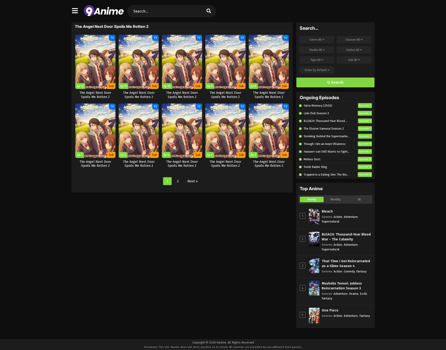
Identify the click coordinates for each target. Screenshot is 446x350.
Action (338, 217)
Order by (316, 70)
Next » (192, 181)
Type (316, 60)
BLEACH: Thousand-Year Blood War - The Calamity (346, 236)
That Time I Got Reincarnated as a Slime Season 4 (346, 263)
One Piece (330, 310)
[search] (209, 11)
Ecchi (363, 293)
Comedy (349, 271)
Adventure (351, 217)
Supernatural (330, 221)
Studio (315, 50)
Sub (352, 60)
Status (352, 50)
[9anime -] (103, 15)
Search (337, 82)
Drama (353, 293)
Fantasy (361, 271)
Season (353, 39)
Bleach (327, 211)
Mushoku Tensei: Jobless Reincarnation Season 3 (342, 285)
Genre (316, 39)
